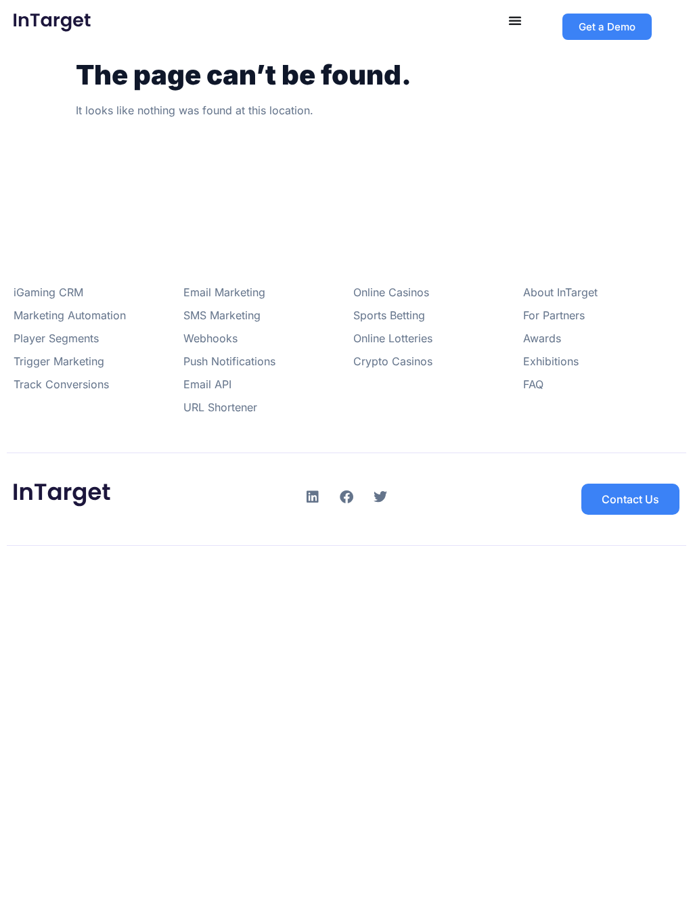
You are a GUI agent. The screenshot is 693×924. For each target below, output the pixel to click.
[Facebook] (346, 497)
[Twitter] (380, 497)
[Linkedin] (312, 497)
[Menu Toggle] (515, 20)
